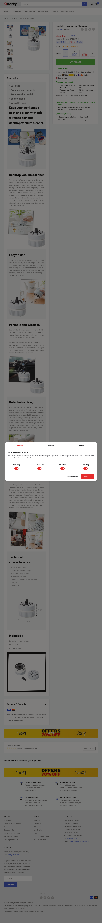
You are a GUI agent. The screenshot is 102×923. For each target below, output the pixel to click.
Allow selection (72, 476)
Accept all (88, 476)
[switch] (16, 468)
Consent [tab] (20, 445)
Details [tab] (51, 445)
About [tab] (81, 445)
